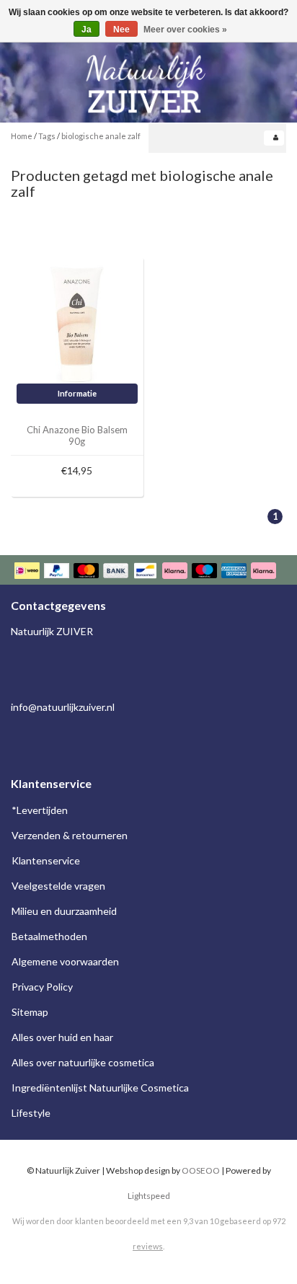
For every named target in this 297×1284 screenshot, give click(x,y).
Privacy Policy (42, 986)
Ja (86, 30)
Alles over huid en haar (62, 1037)
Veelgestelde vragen (58, 886)
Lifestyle (31, 1113)
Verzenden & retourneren (70, 835)
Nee (121, 30)
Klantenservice (46, 860)
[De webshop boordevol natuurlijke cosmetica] (148, 78)
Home (21, 136)
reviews (148, 1246)
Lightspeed (149, 1195)
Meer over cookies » (185, 30)
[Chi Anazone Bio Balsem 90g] (77, 321)
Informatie (77, 393)
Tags (47, 136)
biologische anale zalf (101, 136)
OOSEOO (201, 1170)
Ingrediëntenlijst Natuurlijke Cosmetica (100, 1087)
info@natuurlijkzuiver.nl (63, 707)
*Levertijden (40, 810)
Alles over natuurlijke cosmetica (83, 1062)
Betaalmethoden (49, 936)
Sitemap (30, 1012)
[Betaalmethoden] (146, 572)
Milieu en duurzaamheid (64, 911)
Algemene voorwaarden (65, 961)
